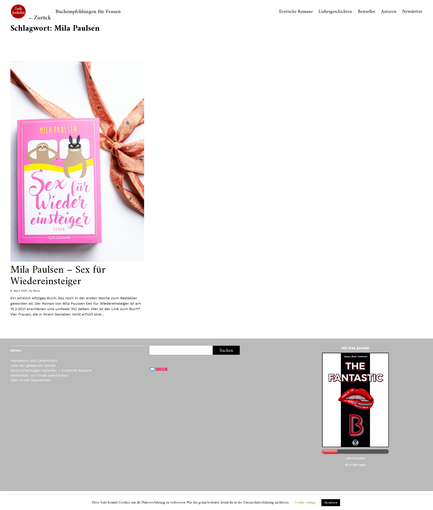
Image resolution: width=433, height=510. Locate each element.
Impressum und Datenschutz (34, 361)
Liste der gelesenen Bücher (33, 366)
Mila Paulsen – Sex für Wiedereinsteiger (58, 276)
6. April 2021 (18, 290)
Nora (36, 290)
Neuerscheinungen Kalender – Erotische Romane (51, 370)
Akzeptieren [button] (330, 502)
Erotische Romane (296, 12)
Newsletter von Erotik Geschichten (39, 375)
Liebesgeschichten (335, 12)
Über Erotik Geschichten (30, 380)
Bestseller (366, 12)
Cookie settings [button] (305, 503)
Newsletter (412, 12)
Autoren (388, 12)
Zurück (42, 18)
